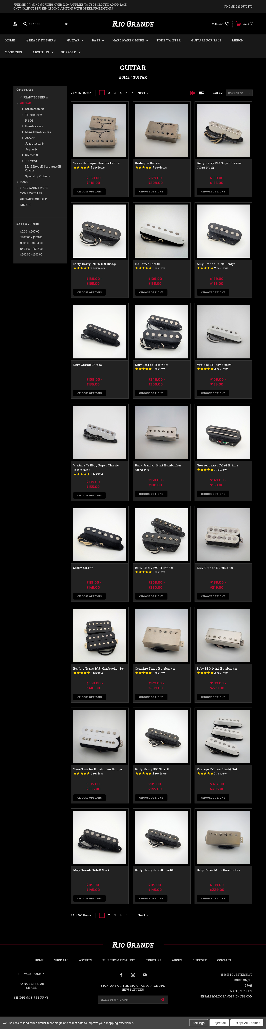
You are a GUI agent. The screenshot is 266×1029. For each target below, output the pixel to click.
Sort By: (218, 93)
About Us (40, 52)
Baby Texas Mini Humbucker (218, 870)
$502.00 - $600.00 (31, 254)
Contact (224, 960)
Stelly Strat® (83, 568)
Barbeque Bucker (147, 163)
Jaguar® (31, 149)
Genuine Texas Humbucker (155, 668)
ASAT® (30, 138)
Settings (199, 1023)
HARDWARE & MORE (128, 40)
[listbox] (239, 93)
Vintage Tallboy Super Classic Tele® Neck (96, 467)
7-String (31, 161)
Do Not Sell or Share (31, 985)
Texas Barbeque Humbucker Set (96, 163)
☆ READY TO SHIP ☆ (41, 40)
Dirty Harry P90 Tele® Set (154, 568)
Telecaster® (33, 115)
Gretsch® (31, 155)
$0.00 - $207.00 (29, 231)
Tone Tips (13, 52)
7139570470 (244, 6)
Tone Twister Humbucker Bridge (97, 769)
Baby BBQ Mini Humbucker (217, 668)
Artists (85, 960)
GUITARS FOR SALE (206, 40)
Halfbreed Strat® (147, 264)
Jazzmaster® (34, 143)
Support (68, 52)
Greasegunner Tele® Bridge (217, 465)
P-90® (29, 120)
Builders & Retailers (119, 960)
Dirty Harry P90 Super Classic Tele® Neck (219, 165)
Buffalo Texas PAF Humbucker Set (98, 668)
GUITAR (73, 40)
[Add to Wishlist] (120, 120)
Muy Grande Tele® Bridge (216, 264)
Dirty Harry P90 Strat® (152, 769)
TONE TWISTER (169, 40)
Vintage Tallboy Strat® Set (217, 769)
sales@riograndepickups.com (228, 996)
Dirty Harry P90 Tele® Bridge (95, 264)
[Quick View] (120, 110)
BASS (96, 40)
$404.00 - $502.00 (31, 249)
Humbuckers (34, 126)
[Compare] (120, 129)
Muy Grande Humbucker (215, 568)
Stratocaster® (34, 109)
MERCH (238, 40)
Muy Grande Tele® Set (151, 365)
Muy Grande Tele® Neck (91, 870)
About (177, 960)
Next (141, 93)
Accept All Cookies (246, 1023)
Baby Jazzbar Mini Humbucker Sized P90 (158, 467)
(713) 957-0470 (243, 991)
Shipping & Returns (31, 997)
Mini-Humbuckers (38, 132)
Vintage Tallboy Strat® (214, 365)
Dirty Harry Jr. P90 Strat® (154, 870)
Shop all (61, 960)
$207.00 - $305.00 (31, 237)
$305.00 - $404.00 (31, 243)
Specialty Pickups (37, 176)
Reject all (219, 1023)
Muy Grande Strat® (87, 365)
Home (10, 40)
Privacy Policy (31, 974)
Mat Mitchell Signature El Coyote (43, 168)
